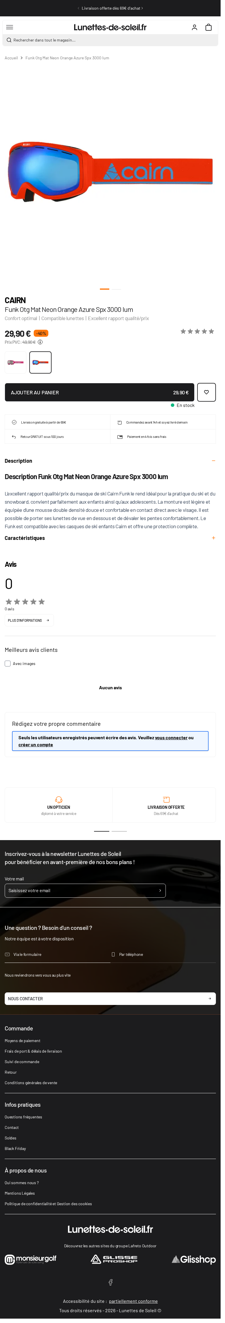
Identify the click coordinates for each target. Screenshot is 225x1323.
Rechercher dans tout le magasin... (44, 39)
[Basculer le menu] (10, 27)
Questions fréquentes (23, 1116)
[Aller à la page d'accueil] (110, 27)
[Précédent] (78, 8)
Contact (12, 1127)
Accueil (11, 57)
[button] (198, 331)
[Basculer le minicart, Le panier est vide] (208, 27)
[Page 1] (101, 831)
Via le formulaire (27, 954)
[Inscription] (160, 891)
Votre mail (14, 878)
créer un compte (35, 744)
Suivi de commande (22, 1061)
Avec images (24, 663)
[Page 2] (119, 831)
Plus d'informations (25, 620)
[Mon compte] (194, 27)
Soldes (10, 1137)
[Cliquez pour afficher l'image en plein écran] (110, 172)
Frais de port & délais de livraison (33, 1051)
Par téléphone (131, 954)
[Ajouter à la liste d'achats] (206, 392)
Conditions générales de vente (31, 1082)
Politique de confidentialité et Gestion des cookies (48, 1203)
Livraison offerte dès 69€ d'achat (111, 8)
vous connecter (171, 737)
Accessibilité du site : (110, 1301)
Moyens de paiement (22, 1040)
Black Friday (15, 1148)
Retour (11, 1072)
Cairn (15, 300)
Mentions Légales (20, 1193)
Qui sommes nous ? (22, 1182)
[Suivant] (142, 8)
